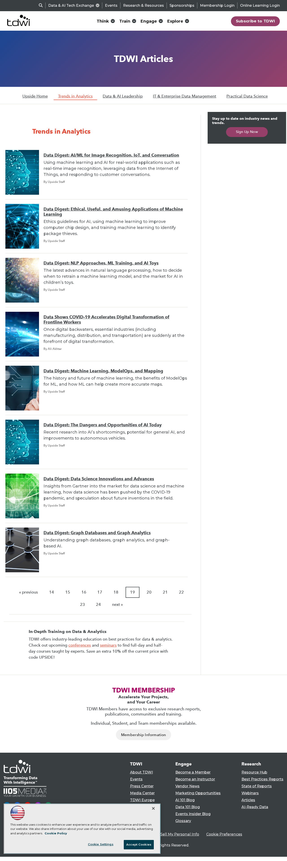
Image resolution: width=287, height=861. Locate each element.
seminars (108, 645)
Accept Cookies (138, 844)
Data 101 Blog (187, 807)
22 (181, 592)
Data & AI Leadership (123, 96)
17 (99, 592)
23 (82, 604)
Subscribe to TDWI (255, 21)
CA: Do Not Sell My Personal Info (169, 834)
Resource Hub (254, 772)
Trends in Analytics (75, 96)
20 (149, 592)
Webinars (250, 793)
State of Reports (256, 786)
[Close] (153, 808)
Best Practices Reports (262, 779)
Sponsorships (182, 5)
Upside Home (35, 96)
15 (67, 592)
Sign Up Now (247, 132)
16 (83, 592)
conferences (79, 645)
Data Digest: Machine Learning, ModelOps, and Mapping (103, 371)
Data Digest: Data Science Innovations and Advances (98, 478)
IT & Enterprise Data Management (184, 96)
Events (111, 5)
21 (165, 592)
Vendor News (187, 786)
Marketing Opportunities (198, 793)
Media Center (142, 793)
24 (98, 604)
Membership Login (217, 5)
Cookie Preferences (224, 834)
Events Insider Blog (193, 814)
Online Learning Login (260, 5)
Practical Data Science (247, 96)
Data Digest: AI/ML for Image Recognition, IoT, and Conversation (111, 155)
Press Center (142, 786)
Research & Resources (143, 5)
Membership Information (143, 735)
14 (51, 592)
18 (115, 592)
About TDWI (141, 772)
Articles (248, 800)
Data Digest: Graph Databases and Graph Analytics (97, 532)
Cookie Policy (56, 833)
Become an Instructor (195, 779)
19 (132, 592)
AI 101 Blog (185, 800)
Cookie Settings (100, 844)
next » (117, 604)
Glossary (183, 821)
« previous (28, 592)
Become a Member (193, 772)
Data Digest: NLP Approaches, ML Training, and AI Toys (101, 263)
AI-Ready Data (254, 807)
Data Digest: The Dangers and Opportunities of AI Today (102, 424)
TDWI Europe (142, 800)
